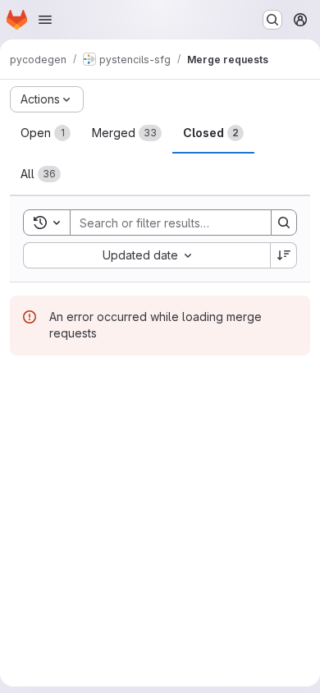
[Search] (284, 222)
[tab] (45, 133)
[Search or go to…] (272, 20)
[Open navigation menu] (45, 20)
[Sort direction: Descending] (284, 255)
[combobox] (146, 255)
